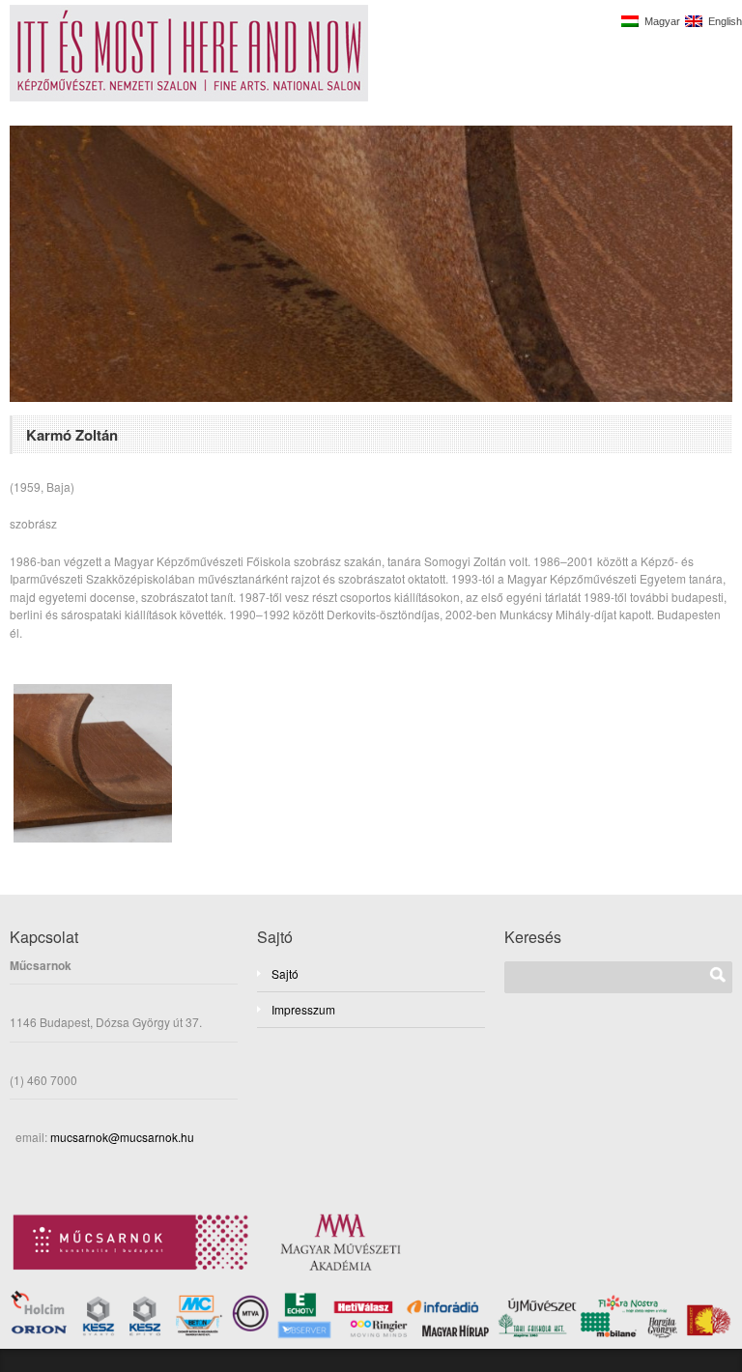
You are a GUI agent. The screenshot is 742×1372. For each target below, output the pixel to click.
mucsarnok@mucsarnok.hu (120, 1137)
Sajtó (285, 973)
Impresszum (303, 1009)
